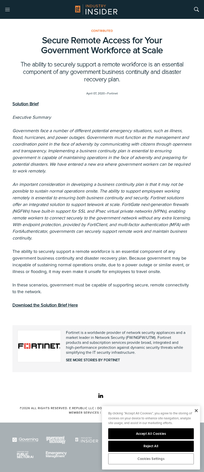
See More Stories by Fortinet (93, 360)
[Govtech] (56, 440)
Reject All (151, 446)
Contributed (102, 31)
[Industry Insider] (87, 440)
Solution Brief (25, 104)
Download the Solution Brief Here (45, 305)
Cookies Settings (151, 459)
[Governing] (25, 440)
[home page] (96, 9)
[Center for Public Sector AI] (25, 454)
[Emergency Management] (56, 454)
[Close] (196, 410)
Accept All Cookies (151, 434)
